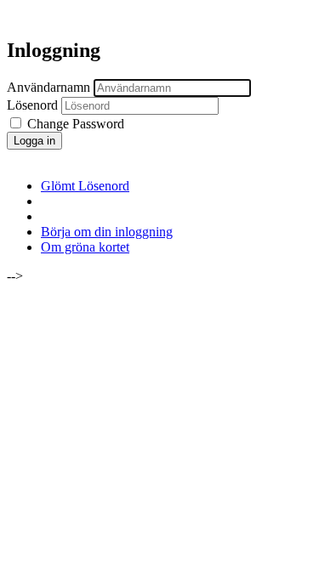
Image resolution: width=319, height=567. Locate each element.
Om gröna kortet (85, 247)
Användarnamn (48, 87)
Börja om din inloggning (107, 231)
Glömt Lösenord (85, 186)
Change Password (74, 123)
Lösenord (32, 105)
